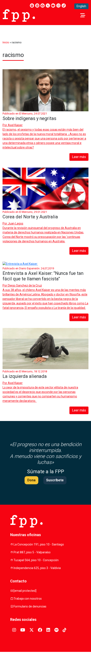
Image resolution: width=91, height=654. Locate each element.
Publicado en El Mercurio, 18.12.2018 (25, 371)
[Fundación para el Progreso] (19, 15)
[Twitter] (48, 5)
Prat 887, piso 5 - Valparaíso (32, 552)
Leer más (79, 157)
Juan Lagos (15, 223)
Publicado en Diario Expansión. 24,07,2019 (28, 268)
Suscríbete (55, 480)
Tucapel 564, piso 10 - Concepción (36, 560)
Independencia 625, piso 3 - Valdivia (37, 568)
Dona (31, 480)
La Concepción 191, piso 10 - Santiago (39, 544)
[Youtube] (53, 5)
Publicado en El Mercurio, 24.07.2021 (25, 113)
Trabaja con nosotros (28, 598)
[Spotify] (32, 5)
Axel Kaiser (15, 125)
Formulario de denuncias (30, 606)
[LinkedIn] (37, 5)
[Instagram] (58, 5)
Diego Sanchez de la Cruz (25, 285)
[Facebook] (42, 5)
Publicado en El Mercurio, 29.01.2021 (25, 211)
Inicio (6, 42)
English (81, 6)
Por (13, 125)
